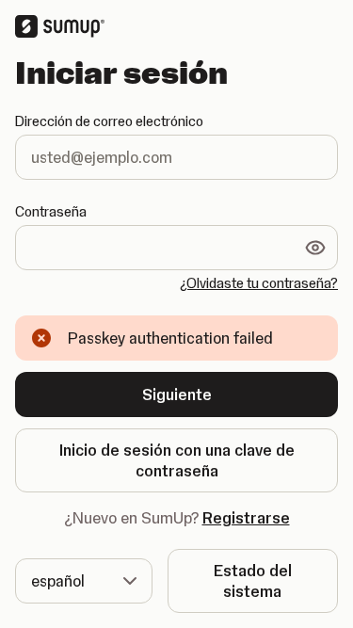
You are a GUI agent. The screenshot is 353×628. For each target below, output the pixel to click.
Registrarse (246, 517)
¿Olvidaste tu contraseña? (259, 283)
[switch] (315, 247)
